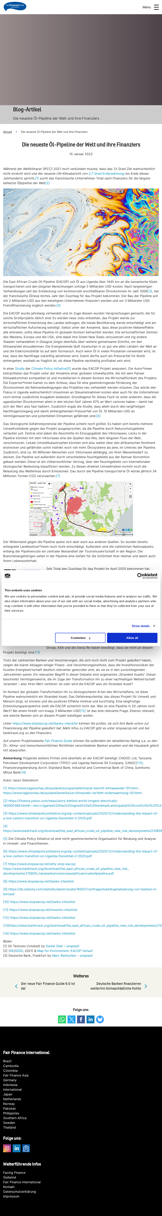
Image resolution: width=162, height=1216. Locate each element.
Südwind (9, 1177)
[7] (58, 476)
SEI (12, 951)
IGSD (19, 951)
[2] (47, 183)
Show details (141, 626)
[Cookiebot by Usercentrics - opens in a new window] (140, 576)
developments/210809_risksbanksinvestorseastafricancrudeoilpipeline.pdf (58, 873)
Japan (7, 1094)
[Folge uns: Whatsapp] (62, 1019)
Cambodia (11, 1066)
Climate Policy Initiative (49, 368)
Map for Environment (53, 951)
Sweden (9, 1123)
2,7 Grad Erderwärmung (106, 173)
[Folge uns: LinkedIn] (90, 1019)
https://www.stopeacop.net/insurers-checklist (43, 910)
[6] (98, 416)
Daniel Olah (54, 946)
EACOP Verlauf (82, 951)
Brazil (7, 1061)
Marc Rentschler (64, 955)
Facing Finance (14, 1173)
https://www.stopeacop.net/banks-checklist (41, 881)
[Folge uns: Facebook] (81, 1019)
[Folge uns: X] (71, 1019)
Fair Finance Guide (58, 741)
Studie (19, 368)
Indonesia (10, 1085)
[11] (37, 652)
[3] (150, 291)
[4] (58, 305)
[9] (5, 889)
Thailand (9, 1127)
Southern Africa (14, 1118)
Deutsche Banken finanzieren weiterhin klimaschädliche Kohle (115, 986)
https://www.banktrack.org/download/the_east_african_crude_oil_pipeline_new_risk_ (66, 869)
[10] (6, 902)
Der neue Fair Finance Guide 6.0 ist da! (48, 986)
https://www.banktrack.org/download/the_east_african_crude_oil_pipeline (64, 925)
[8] (5, 881)
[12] (83, 711)
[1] (37, 178)
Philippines (11, 1113)
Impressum (11, 1196)
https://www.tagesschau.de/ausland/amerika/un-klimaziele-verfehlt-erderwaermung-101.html (72, 793)
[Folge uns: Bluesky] (100, 1019)
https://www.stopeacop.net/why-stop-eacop (41, 864)
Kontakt (9, 1187)
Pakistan (9, 1108)
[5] (69, 368)
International (12, 1089)
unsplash (72, 946)
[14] (23, 772)
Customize (78, 637)
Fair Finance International (22, 1182)
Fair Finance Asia (15, 1075)
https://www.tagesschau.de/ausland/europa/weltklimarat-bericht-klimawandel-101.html (73, 788)
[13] (140, 763)
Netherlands (12, 1099)
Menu (147, 7)
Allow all (132, 637)
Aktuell (7, 131)
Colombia (10, 1071)
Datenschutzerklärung (19, 1191)
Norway (9, 1104)
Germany (10, 1080)
